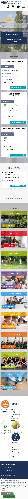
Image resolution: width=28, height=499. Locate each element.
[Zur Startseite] (11, 2)
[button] (7, 198)
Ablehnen (7, 493)
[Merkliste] (13, 7)
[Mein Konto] (8, 7)
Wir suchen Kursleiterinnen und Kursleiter (5, 411)
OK (9, 496)
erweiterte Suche (20, 30)
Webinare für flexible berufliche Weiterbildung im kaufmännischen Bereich (16, 415)
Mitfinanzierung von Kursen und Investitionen (6, 432)
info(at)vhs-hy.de (10, 475)
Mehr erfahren (4, 490)
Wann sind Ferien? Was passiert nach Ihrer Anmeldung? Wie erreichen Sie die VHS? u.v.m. (15, 449)
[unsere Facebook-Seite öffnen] (2, 479)
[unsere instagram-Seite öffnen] (7, 479)
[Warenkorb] (18, 6)
